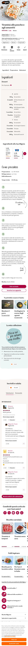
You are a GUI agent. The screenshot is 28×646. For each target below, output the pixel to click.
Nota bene (11, 85)
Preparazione (14, 70)
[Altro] (23, 420)
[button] (5, 407)
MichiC (10, 451)
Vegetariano (6, 42)
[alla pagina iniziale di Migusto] (6, 1)
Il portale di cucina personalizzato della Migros (14, 582)
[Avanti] (24, 153)
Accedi (15, 364)
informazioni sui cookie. (10, 636)
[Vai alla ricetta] (8, 535)
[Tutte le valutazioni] (5, 30)
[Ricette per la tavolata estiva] (8, 566)
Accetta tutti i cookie (14, 643)
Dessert (14, 42)
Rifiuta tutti (14, 639)
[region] (14, 633)
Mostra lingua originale (8, 417)
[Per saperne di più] (8, 313)
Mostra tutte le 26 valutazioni (12, 496)
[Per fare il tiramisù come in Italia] (20, 566)
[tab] (14, 614)
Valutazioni (22, 70)
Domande (18, 393)
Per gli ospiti (21, 42)
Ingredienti (5, 70)
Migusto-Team (13, 424)
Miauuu (10, 406)
